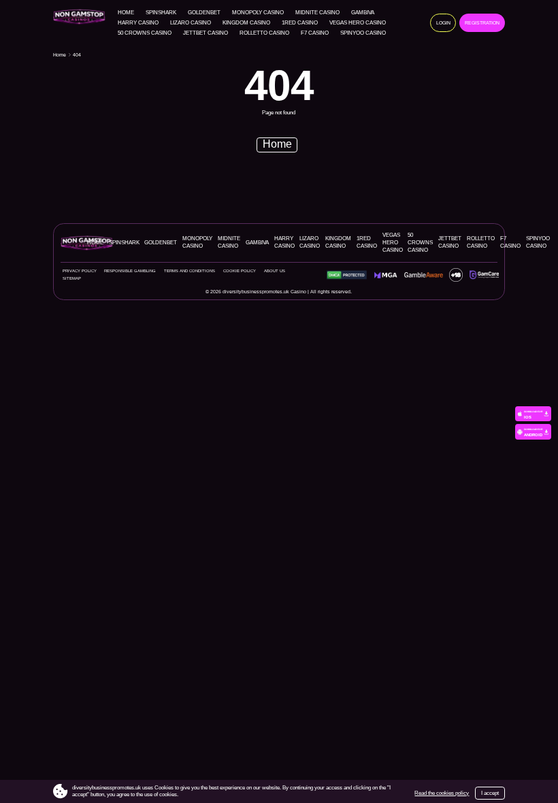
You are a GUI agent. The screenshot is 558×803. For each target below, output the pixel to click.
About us (274, 271)
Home (126, 13)
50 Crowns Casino (144, 33)
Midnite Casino (317, 13)
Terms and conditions (189, 271)
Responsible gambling (130, 271)
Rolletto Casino (264, 33)
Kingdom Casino (246, 23)
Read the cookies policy (441, 793)
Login (443, 22)
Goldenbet (204, 13)
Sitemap (72, 278)
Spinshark (161, 13)
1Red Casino (300, 23)
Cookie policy (239, 271)
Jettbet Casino (205, 33)
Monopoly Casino (258, 13)
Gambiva (362, 13)
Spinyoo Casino (363, 33)
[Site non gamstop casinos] (82, 16)
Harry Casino (138, 23)
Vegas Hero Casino (357, 23)
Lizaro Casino (190, 23)
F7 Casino (315, 33)
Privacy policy (80, 271)
